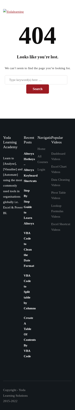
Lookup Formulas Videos (57, 211)
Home (41, 148)
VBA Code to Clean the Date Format (29, 249)
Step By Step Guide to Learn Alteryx (29, 207)
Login (41, 169)
